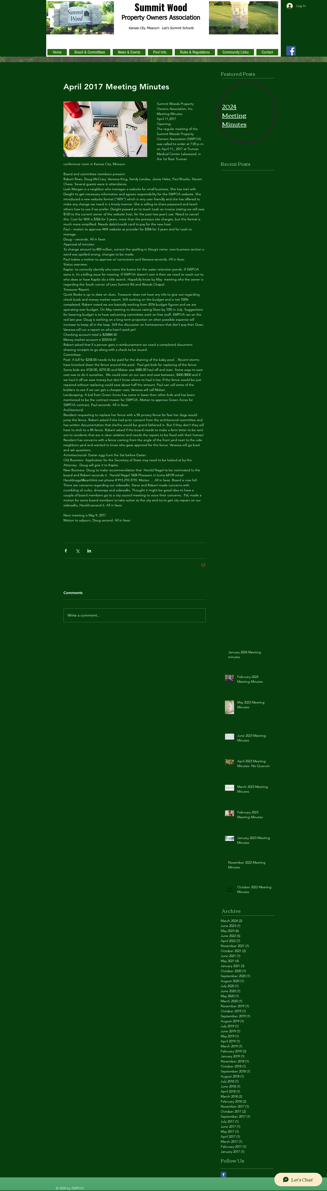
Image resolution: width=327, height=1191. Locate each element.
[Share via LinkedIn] (89, 550)
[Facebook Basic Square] (223, 1174)
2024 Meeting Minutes (234, 114)
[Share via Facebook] (65, 550)
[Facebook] (291, 50)
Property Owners (145, 18)
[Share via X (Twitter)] (77, 550)
